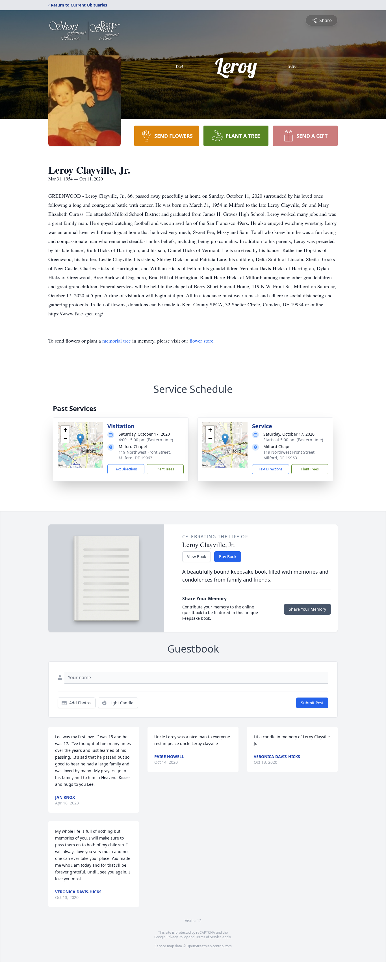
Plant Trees (165, 469)
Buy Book (227, 556)
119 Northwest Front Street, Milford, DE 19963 (145, 454)
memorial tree (116, 340)
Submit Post (312, 702)
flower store (201, 340)
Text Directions (126, 469)
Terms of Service (208, 937)
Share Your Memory (307, 609)
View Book (196, 556)
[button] (80, 439)
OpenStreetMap (199, 946)
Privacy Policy (177, 937)
